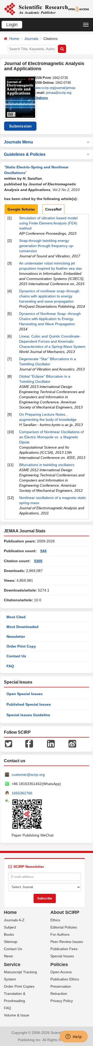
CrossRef (53, 209)
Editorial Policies (63, 927)
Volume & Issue (16, 1015)
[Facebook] (29, 743)
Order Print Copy (21, 646)
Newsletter (15, 636)
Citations (41, 98)
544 (43, 551)
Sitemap (10, 942)
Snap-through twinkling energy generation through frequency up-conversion (46, 246)
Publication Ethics (64, 979)
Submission (20, 126)
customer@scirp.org (28, 774)
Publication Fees (64, 949)
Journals (31, 39)
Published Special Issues (28, 704)
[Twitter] (8, 743)
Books (9, 934)
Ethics (55, 920)
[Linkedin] (51, 743)
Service (12, 964)
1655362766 (22, 793)
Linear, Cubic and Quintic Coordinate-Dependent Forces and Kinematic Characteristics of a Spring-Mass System (52, 341)
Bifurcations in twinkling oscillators (46, 465)
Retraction (58, 994)
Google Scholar (21, 209)
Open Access (61, 972)
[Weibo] (72, 743)
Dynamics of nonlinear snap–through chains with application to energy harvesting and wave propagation (49, 296)
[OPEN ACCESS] (78, 9)
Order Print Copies (19, 986)
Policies (59, 964)
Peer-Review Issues (66, 942)
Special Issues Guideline (28, 715)
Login (12, 24)
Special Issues (62, 956)
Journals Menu (18, 142)
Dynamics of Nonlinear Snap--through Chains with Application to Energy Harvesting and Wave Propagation (50, 319)
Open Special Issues (24, 694)
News (8, 956)
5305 (38, 561)
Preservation (60, 986)
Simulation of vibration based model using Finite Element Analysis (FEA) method (48, 223)
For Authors (59, 934)
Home (14, 39)
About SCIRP (64, 912)
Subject (10, 927)
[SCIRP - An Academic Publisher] (36, 9)
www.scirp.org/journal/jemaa (54, 88)
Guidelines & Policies (24, 154)
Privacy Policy (61, 1001)
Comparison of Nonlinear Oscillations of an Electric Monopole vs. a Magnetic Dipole (51, 437)
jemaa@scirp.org (58, 93)
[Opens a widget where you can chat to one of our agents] (73, 1037)
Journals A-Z (14, 920)
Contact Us (16, 656)
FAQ (10, 666)
